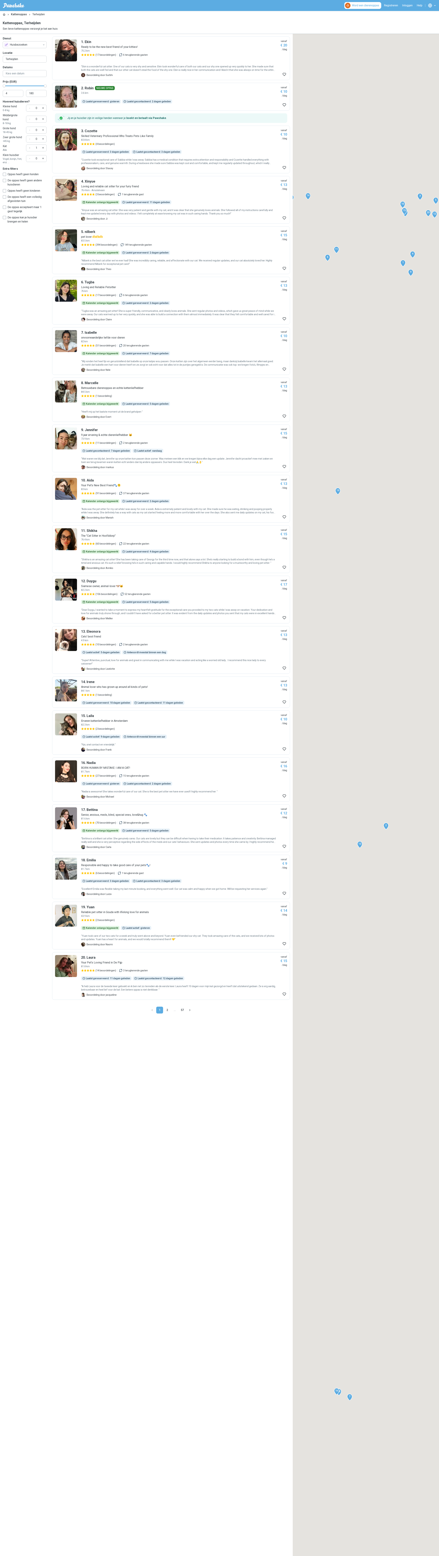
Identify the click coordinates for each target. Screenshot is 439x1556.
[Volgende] (189, 1010)
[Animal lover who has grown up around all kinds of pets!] (171, 692)
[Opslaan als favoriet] (284, 74)
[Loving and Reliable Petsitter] (171, 300)
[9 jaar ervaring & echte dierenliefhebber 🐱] (171, 448)
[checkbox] (4, 174)
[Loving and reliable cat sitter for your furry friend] (171, 200)
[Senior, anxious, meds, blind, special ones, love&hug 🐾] (171, 828)
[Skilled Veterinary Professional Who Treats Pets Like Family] (171, 149)
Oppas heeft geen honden (23, 174)
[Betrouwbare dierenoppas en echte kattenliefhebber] (171, 400)
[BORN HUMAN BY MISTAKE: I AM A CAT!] (171, 779)
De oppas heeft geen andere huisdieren (25, 182)
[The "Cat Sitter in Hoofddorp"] (171, 549)
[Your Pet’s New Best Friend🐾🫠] (171, 498)
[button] (403, 263)
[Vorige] (152, 1010)
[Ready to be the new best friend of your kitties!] (171, 58)
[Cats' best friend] (171, 650)
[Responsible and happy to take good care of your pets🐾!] (171, 877)
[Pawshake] (14, 5)
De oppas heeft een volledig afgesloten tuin (25, 199)
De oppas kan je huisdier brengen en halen (22, 219)
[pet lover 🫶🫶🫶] (171, 250)
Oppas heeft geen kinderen (24, 190)
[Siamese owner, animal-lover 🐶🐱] (171, 599)
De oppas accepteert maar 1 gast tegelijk (24, 209)
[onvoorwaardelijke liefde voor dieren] (171, 351)
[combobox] (25, 44)
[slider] (4, 86)
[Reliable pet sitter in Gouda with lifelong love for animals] (171, 925)
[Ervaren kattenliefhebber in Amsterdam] (171, 733)
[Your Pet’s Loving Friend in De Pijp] (171, 976)
